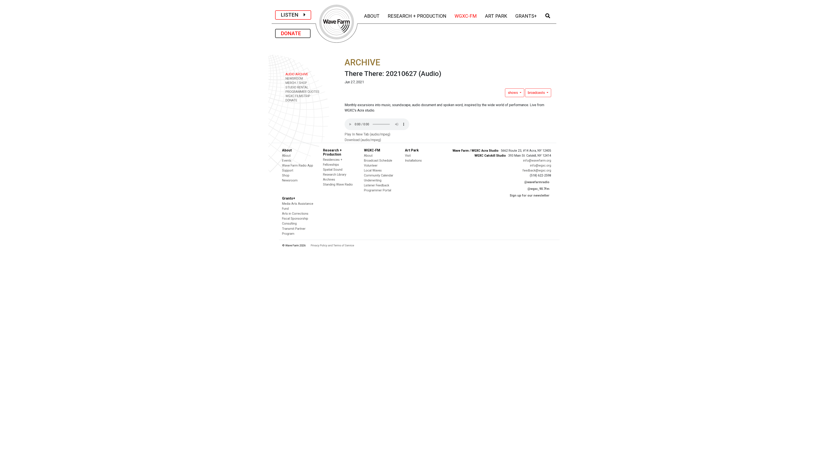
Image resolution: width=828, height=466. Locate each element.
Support (287, 170)
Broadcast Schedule (378, 160)
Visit (408, 155)
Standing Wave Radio (338, 184)
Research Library (334, 174)
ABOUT (372, 16)
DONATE (293, 33)
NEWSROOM (294, 78)
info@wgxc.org (540, 165)
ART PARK (496, 16)
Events (286, 160)
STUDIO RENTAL (296, 87)
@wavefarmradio (536, 182)
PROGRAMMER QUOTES (302, 92)
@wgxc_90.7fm (538, 189)
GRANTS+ (526, 16)
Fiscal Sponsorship (295, 218)
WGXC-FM (465, 16)
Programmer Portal (377, 190)
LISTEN (292, 15)
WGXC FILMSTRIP (297, 96)
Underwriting (372, 180)
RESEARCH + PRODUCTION (417, 16)
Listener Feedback (376, 185)
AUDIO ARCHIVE (296, 74)
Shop (285, 175)
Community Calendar (378, 175)
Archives (329, 179)
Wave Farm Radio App (297, 165)
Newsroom (290, 180)
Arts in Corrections (295, 214)
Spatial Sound (332, 170)
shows (513, 93)
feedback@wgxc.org (536, 170)
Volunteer (371, 165)
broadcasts (537, 93)
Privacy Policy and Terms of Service (332, 245)
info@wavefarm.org (537, 160)
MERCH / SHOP (296, 83)
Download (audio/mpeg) (363, 140)
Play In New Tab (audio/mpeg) (367, 134)
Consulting (289, 223)
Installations (413, 160)
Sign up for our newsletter (529, 195)
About (286, 155)
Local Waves (373, 170)
